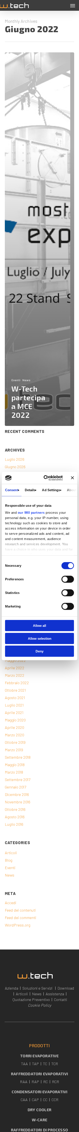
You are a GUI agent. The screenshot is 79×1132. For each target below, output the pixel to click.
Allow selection (39, 638)
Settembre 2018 (18, 757)
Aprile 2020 (14, 727)
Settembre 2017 (17, 779)
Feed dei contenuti (20, 910)
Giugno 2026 (15, 466)
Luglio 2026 (14, 459)
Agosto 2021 (15, 697)
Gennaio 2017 (15, 787)
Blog (8, 860)
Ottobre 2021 (15, 690)
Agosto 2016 (15, 816)
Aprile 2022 (14, 667)
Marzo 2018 (14, 772)
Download (65, 988)
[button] (72, 5)
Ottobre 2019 (15, 742)
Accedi (10, 902)
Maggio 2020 (15, 719)
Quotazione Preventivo (31, 999)
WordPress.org (17, 925)
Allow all (39, 625)
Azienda (11, 988)
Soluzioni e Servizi (37, 988)
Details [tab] (30, 490)
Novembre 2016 (17, 801)
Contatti (60, 999)
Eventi (15, 380)
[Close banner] (72, 477)
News (26, 380)
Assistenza (55, 993)
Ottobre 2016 (15, 809)
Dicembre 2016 (17, 794)
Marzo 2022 (14, 675)
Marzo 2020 (14, 734)
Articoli (11, 852)
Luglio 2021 (14, 705)
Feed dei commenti (20, 917)
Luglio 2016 (14, 824)
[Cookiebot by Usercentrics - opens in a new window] (46, 478)
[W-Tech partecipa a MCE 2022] (39, 239)
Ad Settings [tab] (51, 490)
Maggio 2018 (15, 764)
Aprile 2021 (14, 712)
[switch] (67, 579)
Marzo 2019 (14, 749)
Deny (39, 651)
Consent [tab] (11, 490)
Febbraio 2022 (17, 682)
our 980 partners (31, 512)
